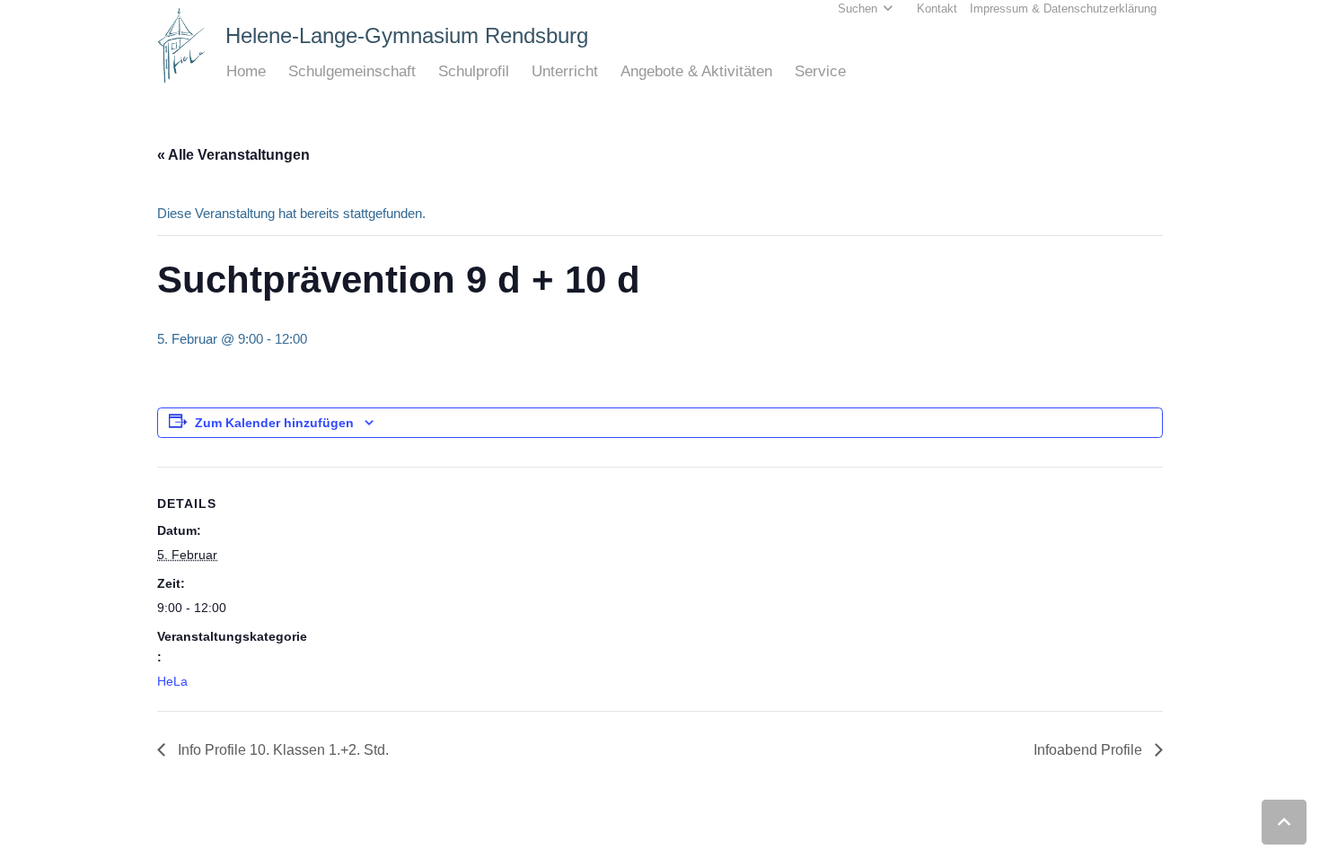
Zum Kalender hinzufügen (274, 423)
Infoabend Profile (1090, 749)
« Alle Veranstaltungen (233, 154)
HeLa (172, 681)
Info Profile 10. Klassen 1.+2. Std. (281, 749)
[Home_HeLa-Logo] (182, 45)
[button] (275, 72)
